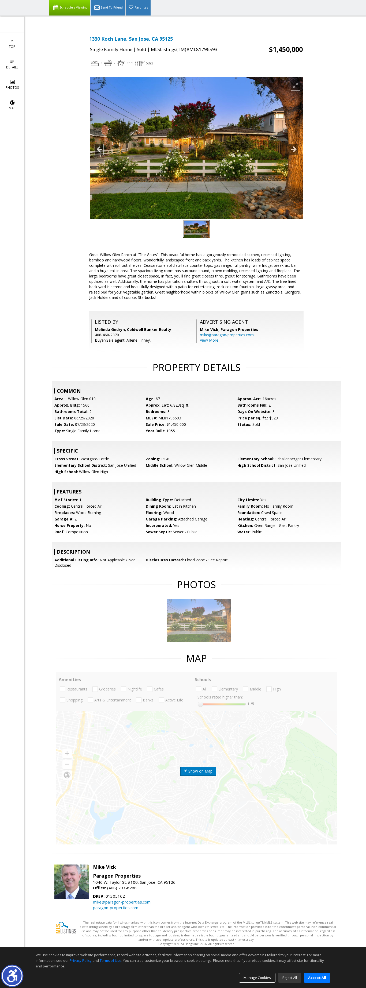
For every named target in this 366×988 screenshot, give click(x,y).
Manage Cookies (257, 977)
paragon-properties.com (115, 907)
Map (12, 108)
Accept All (317, 977)
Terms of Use (110, 960)
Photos (12, 87)
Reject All (289, 977)
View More (209, 340)
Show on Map (199, 771)
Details (12, 67)
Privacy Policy (81, 960)
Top (12, 46)
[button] (12, 976)
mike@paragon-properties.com (227, 334)
